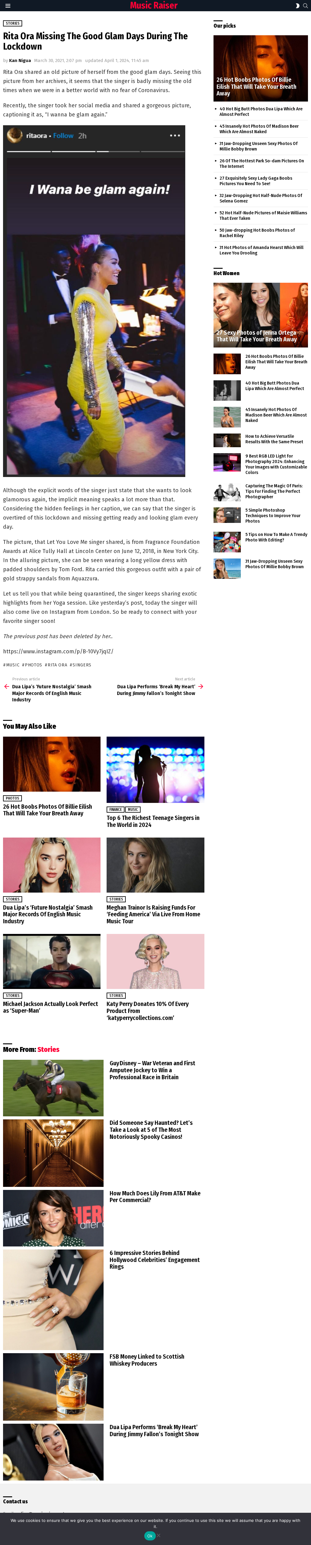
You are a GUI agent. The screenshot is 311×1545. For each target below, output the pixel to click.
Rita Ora (57, 665)
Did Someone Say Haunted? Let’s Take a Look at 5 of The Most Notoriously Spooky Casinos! (151, 1129)
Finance (115, 809)
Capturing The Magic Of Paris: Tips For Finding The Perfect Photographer (273, 491)
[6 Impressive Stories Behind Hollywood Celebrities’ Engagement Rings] (53, 1299)
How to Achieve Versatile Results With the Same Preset (274, 439)
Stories (12, 899)
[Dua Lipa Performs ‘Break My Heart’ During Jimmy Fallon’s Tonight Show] (53, 1452)
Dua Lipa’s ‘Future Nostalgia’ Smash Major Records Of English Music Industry (48, 914)
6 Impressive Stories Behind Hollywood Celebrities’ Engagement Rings (155, 1259)
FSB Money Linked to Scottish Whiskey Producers (147, 1360)
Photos (12, 798)
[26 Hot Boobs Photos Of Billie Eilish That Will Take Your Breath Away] (52, 764)
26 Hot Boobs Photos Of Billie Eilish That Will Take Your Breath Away (47, 810)
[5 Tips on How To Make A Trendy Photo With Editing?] (227, 542)
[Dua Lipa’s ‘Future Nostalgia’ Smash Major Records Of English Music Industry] (52, 865)
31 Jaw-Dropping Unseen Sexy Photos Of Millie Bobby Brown (274, 563)
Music (133, 809)
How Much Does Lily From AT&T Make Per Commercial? (155, 1197)
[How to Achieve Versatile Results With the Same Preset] (227, 441)
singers (82, 665)
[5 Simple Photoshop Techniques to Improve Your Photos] (227, 515)
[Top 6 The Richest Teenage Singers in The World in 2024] (155, 770)
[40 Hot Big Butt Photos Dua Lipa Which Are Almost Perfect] (227, 390)
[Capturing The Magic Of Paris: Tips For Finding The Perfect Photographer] (227, 492)
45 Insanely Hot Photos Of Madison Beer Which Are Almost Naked (259, 128)
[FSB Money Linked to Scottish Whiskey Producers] (53, 1387)
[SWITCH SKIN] (297, 6)
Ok (150, 1535)
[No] (158, 1534)
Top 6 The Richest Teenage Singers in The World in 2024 (153, 821)
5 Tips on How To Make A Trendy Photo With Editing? (276, 537)
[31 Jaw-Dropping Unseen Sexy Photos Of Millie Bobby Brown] (227, 568)
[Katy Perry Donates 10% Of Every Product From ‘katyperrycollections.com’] (155, 961)
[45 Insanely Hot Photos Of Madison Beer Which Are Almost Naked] (227, 417)
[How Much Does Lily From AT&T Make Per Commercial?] (53, 1218)
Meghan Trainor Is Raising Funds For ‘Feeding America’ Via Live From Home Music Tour (153, 914)
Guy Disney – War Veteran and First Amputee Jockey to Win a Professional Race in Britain (152, 1070)
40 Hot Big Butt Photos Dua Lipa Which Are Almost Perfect (274, 385)
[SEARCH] (305, 6)
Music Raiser (154, 5)
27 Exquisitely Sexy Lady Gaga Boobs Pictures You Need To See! (256, 180)
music (12, 665)
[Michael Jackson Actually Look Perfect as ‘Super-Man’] (52, 961)
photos (33, 665)
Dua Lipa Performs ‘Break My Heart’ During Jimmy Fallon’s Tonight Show (154, 1430)
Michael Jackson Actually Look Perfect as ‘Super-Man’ (50, 1007)
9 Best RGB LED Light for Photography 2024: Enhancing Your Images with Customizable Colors (276, 464)
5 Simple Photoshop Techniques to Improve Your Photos (272, 515)
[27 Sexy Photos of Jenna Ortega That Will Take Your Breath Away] (261, 315)
